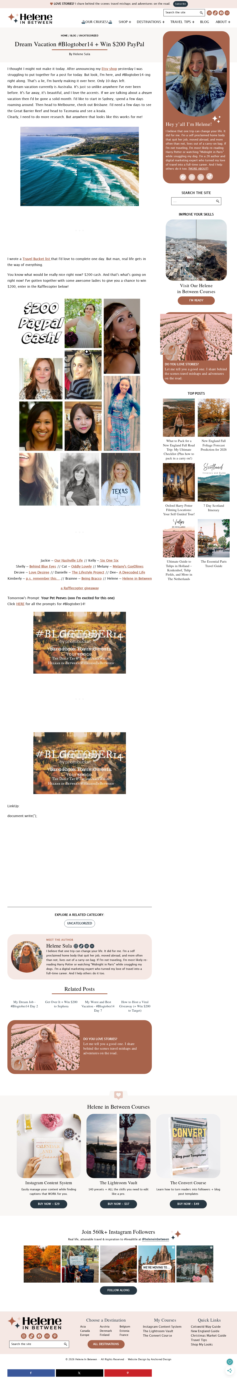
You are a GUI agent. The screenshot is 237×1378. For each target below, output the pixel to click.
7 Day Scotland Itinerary (213, 507)
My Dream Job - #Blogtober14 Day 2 (24, 1004)
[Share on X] (79, 1373)
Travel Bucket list (37, 259)
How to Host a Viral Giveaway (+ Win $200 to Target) (134, 1006)
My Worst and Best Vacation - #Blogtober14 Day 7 (97, 1006)
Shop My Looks (202, 1344)
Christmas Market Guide (208, 1335)
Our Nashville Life (68, 560)
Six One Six (108, 560)
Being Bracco (91, 578)
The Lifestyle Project (88, 572)
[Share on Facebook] (31, 1373)
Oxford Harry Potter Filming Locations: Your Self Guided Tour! (179, 509)
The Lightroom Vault (118, 1182)
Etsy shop (109, 69)
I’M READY (196, 300)
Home (64, 36)
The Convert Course (188, 1182)
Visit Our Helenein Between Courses (196, 288)
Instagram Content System (48, 1182)
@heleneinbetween (155, 1239)
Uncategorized (79, 923)
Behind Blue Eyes (42, 566)
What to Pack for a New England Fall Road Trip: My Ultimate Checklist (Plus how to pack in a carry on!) (179, 449)
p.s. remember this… (43, 578)
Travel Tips (199, 1340)
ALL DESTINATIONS (106, 1344)
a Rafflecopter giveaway (80, 588)
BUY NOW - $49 (188, 1204)
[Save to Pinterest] (128, 1373)
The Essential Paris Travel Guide (214, 563)
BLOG (73, 36)
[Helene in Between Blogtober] (79, 735)
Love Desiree (39, 572)
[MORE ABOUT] (198, 169)
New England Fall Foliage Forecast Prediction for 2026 (214, 445)
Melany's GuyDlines (128, 566)
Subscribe (180, 4)
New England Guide (205, 1331)
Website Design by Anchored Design (149, 1359)
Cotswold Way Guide (206, 1326)
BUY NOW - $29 (49, 1204)
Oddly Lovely (81, 566)
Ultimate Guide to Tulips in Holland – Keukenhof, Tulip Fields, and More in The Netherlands (179, 570)
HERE (20, 604)
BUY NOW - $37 (118, 1204)
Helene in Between (137, 578)
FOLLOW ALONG (118, 1290)
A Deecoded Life (132, 572)
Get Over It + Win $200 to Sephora (61, 1004)
